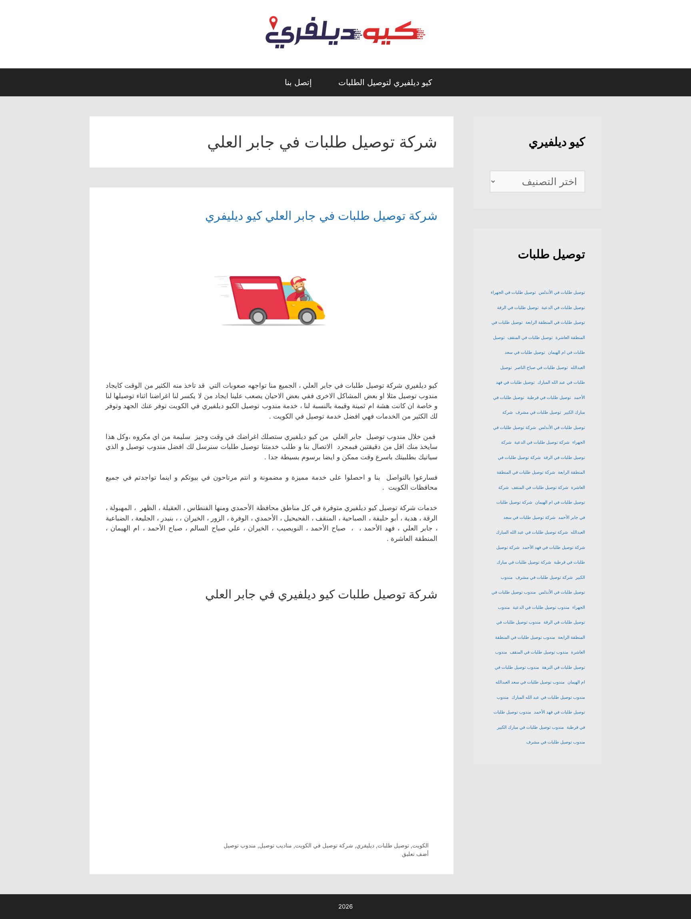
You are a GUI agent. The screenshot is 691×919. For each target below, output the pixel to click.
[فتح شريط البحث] (264, 82)
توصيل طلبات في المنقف (530, 337)
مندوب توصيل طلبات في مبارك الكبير (530, 727)
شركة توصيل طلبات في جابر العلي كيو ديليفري (321, 215)
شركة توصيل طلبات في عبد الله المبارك (532, 532)
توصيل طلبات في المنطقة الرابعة (555, 322)
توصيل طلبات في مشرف (538, 412)
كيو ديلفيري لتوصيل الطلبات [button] (385, 82)
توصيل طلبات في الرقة (518, 307)
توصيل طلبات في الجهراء (513, 292)
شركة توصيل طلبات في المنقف (539, 487)
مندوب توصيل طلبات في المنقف (539, 652)
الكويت (420, 845)
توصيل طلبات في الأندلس (562, 292)
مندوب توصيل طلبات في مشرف (555, 742)
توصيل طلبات (393, 845)
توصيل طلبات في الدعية (563, 307)
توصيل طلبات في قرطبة (549, 397)
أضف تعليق (415, 853)
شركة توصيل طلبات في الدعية (541, 442)
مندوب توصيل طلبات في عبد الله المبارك (548, 697)
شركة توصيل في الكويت (324, 845)
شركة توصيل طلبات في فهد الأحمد (553, 547)
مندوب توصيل (240, 845)
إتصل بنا (298, 82)
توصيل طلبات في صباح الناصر (541, 367)
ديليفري (365, 845)
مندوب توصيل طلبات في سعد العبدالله (530, 682)
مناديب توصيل (275, 845)
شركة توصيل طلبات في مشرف (544, 577)
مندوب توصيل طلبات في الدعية (541, 607)
